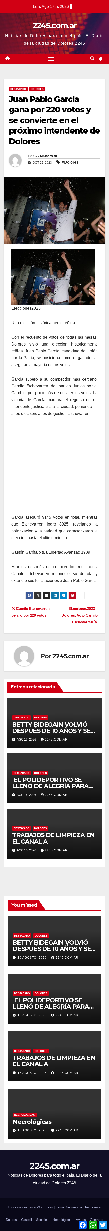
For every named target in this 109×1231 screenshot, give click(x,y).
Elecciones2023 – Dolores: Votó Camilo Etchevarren (79, 615)
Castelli (26, 1220)
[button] (92, 58)
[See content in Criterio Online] (53, 277)
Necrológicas (24, 1114)
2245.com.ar (54, 25)
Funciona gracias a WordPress (31, 1207)
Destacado (18, 89)
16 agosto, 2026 (32, 957)
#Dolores (70, 162)
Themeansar (92, 1207)
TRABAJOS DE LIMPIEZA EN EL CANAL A (53, 838)
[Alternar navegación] (51, 58)
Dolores (37, 89)
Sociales (42, 1220)
